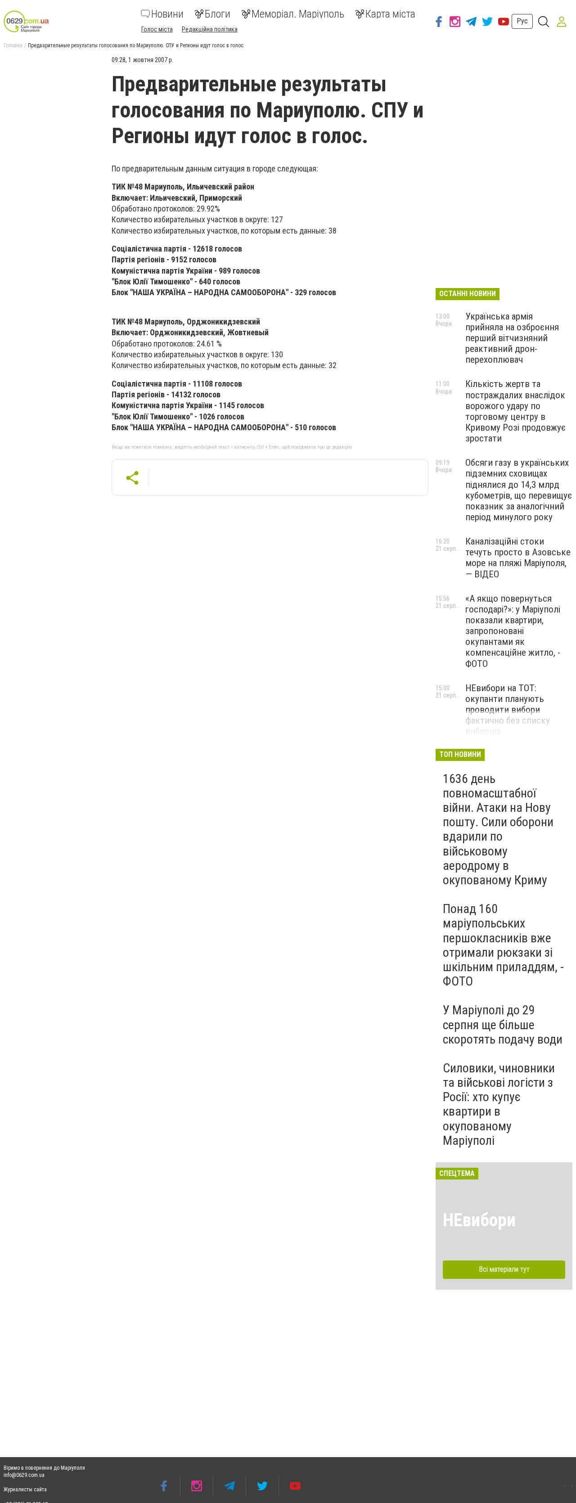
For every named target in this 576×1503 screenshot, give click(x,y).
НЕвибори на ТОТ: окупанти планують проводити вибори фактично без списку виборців (507, 710)
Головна (13, 45)
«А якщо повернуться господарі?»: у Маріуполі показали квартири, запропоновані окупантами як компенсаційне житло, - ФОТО (512, 631)
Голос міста (157, 29)
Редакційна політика (210, 29)
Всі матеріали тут (504, 1269)
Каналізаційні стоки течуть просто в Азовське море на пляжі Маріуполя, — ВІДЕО (518, 557)
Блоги (217, 13)
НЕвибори (479, 1220)
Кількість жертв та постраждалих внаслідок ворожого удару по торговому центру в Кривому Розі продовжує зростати (515, 411)
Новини (167, 13)
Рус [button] (522, 21)
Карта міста (390, 13)
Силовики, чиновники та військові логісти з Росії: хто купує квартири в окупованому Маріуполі (499, 1104)
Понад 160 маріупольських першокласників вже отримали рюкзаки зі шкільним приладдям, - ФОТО (503, 945)
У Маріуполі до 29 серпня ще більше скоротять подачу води (502, 1024)
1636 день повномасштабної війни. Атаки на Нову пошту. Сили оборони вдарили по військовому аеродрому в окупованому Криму (498, 829)
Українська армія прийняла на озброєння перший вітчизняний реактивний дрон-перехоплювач (512, 338)
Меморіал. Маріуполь (298, 13)
